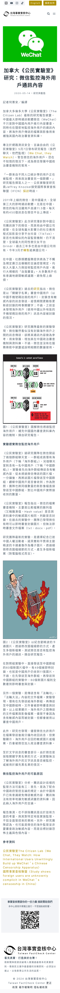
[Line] (6, 3)
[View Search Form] (48, 13)
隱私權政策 (41, 987)
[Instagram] (16, 3)
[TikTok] (22, 3)
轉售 (26, 250)
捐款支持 (50, 3)
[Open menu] (54, 13)
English (35, 3)
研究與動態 (39, 93)
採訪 (26, 191)
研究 (37, 288)
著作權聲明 (26, 987)
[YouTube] (11, 3)
